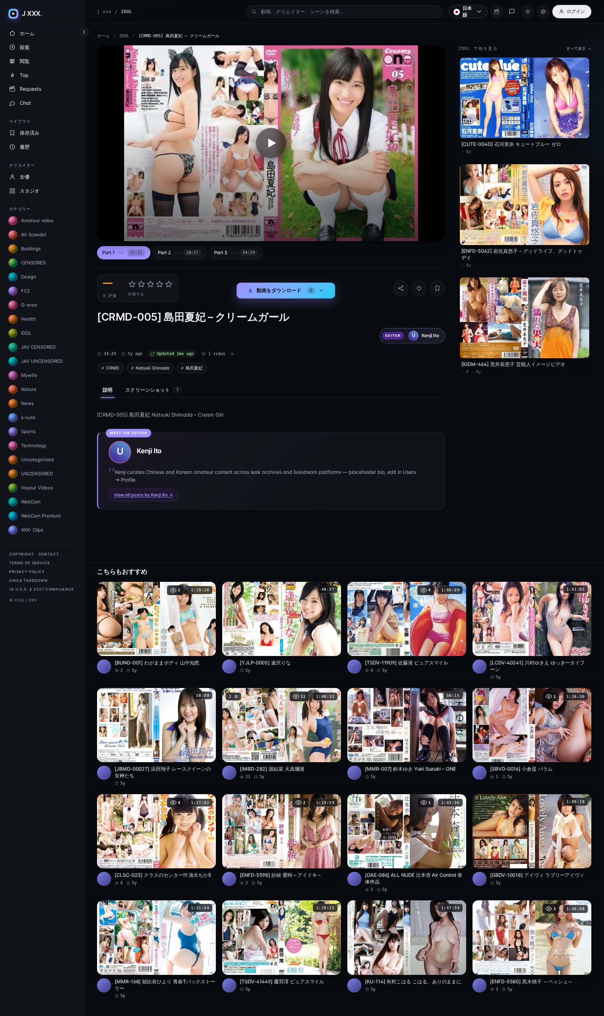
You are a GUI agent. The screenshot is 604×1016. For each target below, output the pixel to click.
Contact (48, 554)
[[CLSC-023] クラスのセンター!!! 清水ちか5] (156, 840)
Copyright (21, 554)
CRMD (112, 368)
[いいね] (419, 288)
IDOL (124, 35)
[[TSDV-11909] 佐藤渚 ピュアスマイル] (406, 628)
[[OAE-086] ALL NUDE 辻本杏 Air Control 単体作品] (406, 843)
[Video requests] (496, 11)
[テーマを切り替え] (527, 11)
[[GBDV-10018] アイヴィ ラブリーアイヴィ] (532, 840)
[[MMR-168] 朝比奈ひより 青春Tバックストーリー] (156, 949)
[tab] (123, 253)
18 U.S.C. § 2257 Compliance (41, 589)
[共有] (401, 288)
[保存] (437, 288)
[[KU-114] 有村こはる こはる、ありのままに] (406, 946)
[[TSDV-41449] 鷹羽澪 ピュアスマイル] (281, 946)
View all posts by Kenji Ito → (143, 494)
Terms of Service (29, 563)
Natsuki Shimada (152, 368)
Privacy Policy (27, 572)
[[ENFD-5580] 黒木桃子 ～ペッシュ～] (532, 946)
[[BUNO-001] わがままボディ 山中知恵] (156, 628)
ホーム (103, 35)
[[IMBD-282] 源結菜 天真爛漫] (281, 734)
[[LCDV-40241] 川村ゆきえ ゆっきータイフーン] (532, 631)
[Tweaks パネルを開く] (543, 11)
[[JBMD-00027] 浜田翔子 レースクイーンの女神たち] (156, 737)
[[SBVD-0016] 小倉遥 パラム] (532, 734)
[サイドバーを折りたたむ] (84, 32)
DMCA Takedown (28, 580)
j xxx (104, 11)
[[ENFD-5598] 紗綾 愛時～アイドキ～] (281, 840)
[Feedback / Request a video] (512, 11)
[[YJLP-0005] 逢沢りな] (281, 628)
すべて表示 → (578, 48)
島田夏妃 (194, 368)
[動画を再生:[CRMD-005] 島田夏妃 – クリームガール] (271, 143)
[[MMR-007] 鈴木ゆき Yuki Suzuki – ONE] (406, 734)
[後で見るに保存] (206, 589)
